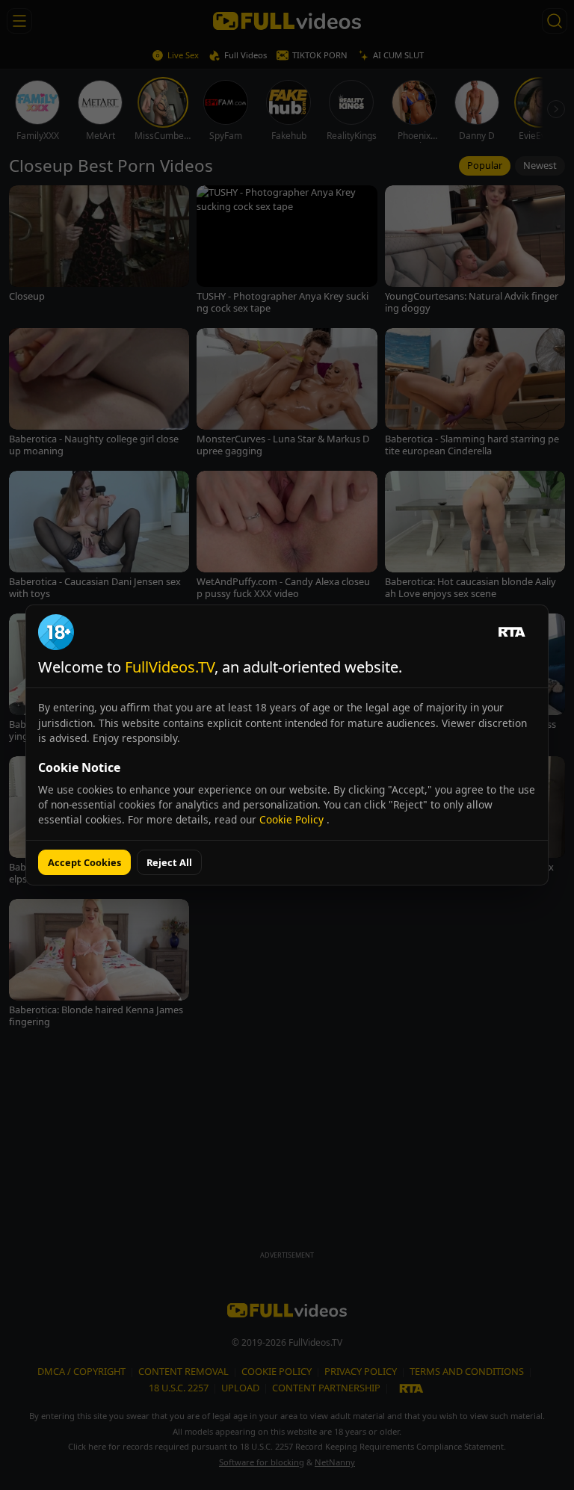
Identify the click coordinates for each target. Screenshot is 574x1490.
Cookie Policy (293, 819)
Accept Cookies (84, 862)
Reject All (169, 862)
